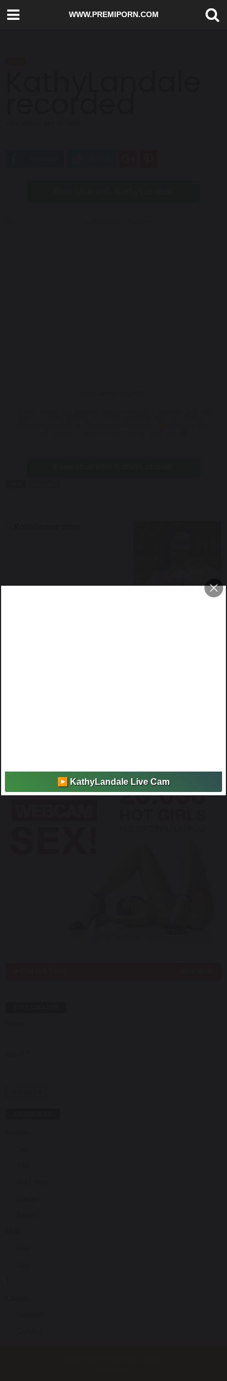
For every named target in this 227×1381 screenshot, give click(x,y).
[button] (210, 15)
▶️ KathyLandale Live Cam (113, 781)
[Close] (213, 588)
